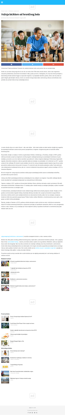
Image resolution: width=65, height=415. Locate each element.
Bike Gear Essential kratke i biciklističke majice (21, 371)
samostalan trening (13, 242)
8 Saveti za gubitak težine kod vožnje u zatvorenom (23, 261)
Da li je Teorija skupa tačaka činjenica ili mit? (21, 316)
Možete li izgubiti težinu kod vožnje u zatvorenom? (22, 286)
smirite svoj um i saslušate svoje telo (45, 248)
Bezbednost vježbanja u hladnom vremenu (21, 357)
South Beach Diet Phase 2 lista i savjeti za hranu (22, 323)
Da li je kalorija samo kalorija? (17, 351)
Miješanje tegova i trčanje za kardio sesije (20, 378)
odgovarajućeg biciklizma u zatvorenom (12, 236)
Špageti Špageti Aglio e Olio (17, 341)
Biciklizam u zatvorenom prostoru (18, 279)
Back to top (32, 407)
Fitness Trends (4, 11)
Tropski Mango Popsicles (16, 364)
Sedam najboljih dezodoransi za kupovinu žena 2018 (23, 330)
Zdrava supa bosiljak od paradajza (18, 334)
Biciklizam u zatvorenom (14, 11)
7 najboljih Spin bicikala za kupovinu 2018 (20, 268)
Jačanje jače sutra (14, 272)
